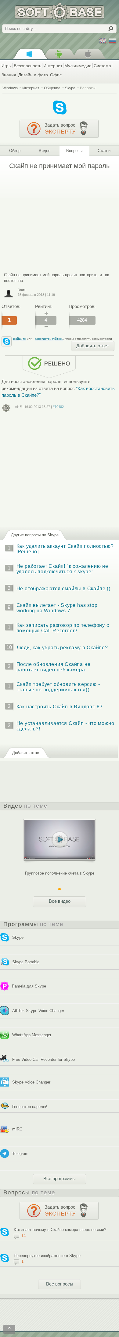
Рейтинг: (43, 306)
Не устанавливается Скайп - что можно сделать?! (65, 726)
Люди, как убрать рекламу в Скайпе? (62, 647)
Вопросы (88, 88)
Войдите (19, 338)
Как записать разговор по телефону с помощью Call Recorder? (62, 628)
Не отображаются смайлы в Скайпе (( (63, 588)
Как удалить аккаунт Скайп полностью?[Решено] (65, 549)
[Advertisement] (53, 217)
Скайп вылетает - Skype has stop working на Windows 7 (57, 608)
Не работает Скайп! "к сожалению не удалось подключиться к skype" (62, 569)
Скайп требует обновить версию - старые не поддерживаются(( (58, 687)
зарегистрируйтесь (49, 338)
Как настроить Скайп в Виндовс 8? (59, 706)
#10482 (58, 407)
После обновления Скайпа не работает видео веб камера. (53, 667)
